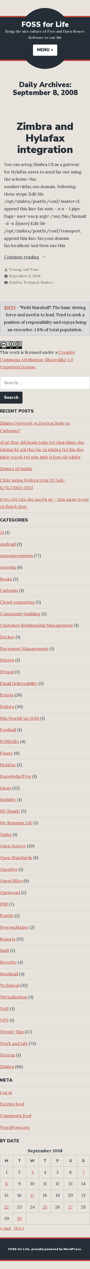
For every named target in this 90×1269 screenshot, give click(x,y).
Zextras (7, 1055)
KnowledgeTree (15, 776)
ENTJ (10, 307)
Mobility (8, 799)
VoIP (4, 1008)
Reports (8, 939)
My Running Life (16, 823)
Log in (6, 1092)
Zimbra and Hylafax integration (45, 138)
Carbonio (9, 590)
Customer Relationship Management (36, 625)
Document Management (24, 648)
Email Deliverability (19, 683)
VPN (4, 1020)
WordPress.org (15, 1127)
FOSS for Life (45, 24)
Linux (5, 788)
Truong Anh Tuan (23, 269)
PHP (4, 904)
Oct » (19, 1228)
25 (45, 1207)
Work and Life (14, 1043)
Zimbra (46, 282)
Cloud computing (17, 602)
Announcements (16, 555)
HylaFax (15, 282)
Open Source (13, 846)
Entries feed (12, 1104)
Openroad (10, 892)
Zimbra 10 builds (16, 469)
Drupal (7, 672)
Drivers (7, 660)
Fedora (7, 706)
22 (6, 1207)
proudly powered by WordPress (56, 1249)
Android (8, 544)
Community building (20, 614)
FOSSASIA (9, 741)
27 (70, 1207)
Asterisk (8, 567)
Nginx (6, 834)
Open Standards (16, 857)
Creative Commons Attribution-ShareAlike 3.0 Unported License (37, 360)
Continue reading (34, 257)
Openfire (9, 869)
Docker (7, 637)
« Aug (5, 1228)
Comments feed (15, 1115)
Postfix (7, 915)
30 (19, 1218)
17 (32, 1195)
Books (6, 579)
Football (8, 730)
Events (7, 695)
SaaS (4, 950)
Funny (6, 753)
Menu (47, 50)
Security (8, 962)
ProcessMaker (14, 927)
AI (2, 532)
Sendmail (9, 974)
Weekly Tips (12, 1032)
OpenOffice (11, 881)
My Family (10, 811)
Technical (31, 282)
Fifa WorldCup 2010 (19, 718)
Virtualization (13, 997)
